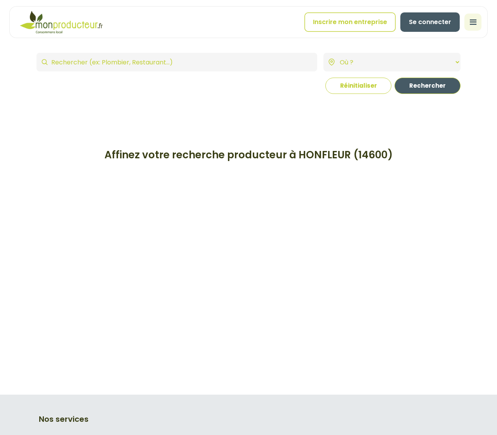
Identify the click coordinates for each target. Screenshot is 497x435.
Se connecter (430, 21)
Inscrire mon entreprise (350, 21)
